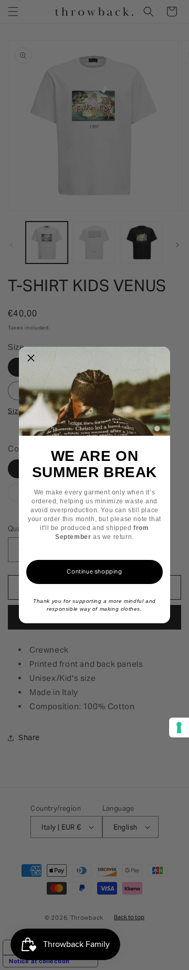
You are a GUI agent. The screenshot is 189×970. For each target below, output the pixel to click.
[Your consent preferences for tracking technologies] (179, 727)
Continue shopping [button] (94, 571)
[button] (31, 359)
